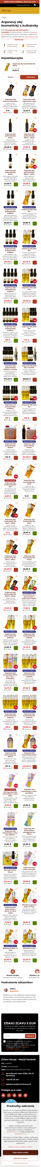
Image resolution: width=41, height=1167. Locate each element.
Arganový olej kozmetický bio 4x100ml (29, 675)
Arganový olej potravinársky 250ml (10, 172)
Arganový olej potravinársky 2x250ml (10, 211)
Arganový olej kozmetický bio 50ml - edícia (10, 558)
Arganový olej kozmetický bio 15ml (10, 485)
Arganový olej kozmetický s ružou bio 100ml (29, 791)
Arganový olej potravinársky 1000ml (10, 445)
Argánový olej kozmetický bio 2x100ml (10, 636)
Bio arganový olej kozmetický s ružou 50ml (10, 794)
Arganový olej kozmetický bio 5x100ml (10, 716)
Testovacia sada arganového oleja (29, 100)
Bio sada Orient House (10, 871)
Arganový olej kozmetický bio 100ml (24, 65)
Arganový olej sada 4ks (29, 288)
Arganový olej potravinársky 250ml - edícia (29, 172)
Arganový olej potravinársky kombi (29, 445)
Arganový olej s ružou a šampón (29, 868)
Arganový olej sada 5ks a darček (29, 367)
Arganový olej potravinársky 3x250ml (10, 250)
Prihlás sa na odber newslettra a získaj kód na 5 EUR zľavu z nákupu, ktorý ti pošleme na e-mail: (19, 1028)
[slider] (14, 991)
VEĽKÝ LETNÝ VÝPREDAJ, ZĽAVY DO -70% (20, 2)
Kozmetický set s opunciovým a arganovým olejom (29, 597)
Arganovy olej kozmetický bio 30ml (29, 482)
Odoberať (30, 1036)
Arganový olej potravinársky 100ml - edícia (29, 136)
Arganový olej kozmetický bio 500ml (10, 755)
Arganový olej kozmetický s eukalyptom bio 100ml (29, 831)
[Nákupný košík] (31, 10)
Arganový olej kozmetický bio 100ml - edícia (10, 594)
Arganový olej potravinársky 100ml (10, 136)
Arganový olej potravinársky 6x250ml (10, 406)
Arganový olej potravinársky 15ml (10, 100)
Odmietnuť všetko (20, 1158)
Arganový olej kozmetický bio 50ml (29, 521)
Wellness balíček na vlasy (10, 949)
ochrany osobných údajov (17, 1048)
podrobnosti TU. (13, 1132)
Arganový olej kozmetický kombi (29, 754)
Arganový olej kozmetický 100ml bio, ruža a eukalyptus (10, 676)
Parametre (30, 77)
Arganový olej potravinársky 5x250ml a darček (10, 367)
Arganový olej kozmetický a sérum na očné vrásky (10, 910)
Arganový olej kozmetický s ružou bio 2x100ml (10, 833)
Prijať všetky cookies (20, 1152)
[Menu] (36, 10)
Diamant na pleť (29, 948)
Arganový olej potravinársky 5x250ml (10, 328)
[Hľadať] (26, 10)
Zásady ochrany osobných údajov (20, 1147)
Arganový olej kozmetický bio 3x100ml (29, 636)
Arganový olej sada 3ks (29, 249)
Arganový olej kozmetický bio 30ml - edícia (10, 521)
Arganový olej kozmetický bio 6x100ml (29, 716)
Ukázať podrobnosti (20, 1163)
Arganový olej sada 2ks (29, 210)
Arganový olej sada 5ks (29, 328)
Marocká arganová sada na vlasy (29, 906)
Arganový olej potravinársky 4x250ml (10, 289)
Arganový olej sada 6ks (29, 406)
